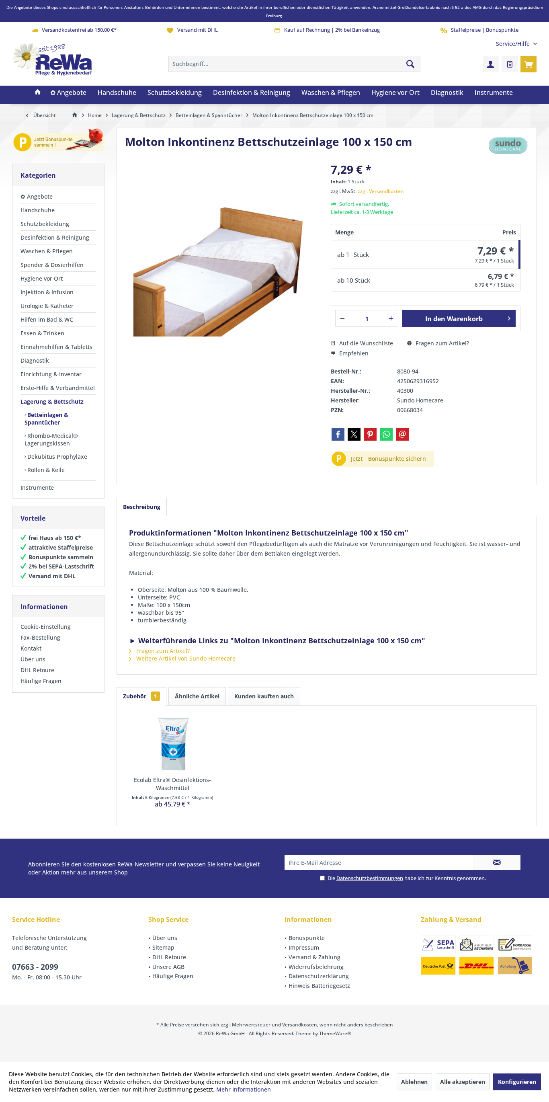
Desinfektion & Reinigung (54, 237)
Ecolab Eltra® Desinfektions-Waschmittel (172, 784)
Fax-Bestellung (40, 637)
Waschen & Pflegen (46, 251)
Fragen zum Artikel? (441, 343)
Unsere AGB (168, 967)
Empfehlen (353, 353)
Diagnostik (34, 360)
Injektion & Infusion (47, 292)
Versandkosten (299, 1024)
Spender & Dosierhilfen (52, 265)
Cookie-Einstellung (45, 626)
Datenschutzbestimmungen (369, 878)
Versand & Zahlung (314, 957)
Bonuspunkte (307, 938)
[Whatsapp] (386, 434)
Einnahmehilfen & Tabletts (56, 347)
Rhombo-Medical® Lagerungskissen (51, 439)
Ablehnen (414, 1082)
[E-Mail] (402, 434)
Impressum (304, 947)
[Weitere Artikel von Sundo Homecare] (508, 144)
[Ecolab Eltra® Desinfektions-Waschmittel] (172, 744)
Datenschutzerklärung (319, 976)
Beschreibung (141, 507)
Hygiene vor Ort (41, 278)
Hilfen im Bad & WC (46, 319)
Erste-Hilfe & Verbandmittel (57, 388)
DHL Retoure (37, 670)
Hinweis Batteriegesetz (319, 985)
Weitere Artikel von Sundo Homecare (185, 658)
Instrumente (37, 487)
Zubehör (140, 696)
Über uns (32, 659)
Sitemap (163, 947)
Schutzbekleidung (44, 224)
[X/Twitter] (354, 434)
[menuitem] (513, 44)
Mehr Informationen (243, 1089)
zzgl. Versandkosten (381, 191)
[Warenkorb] (528, 64)
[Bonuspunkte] (58, 141)
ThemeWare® (335, 1033)
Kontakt (30, 648)
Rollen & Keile (45, 470)
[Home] (38, 93)
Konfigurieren (517, 1082)
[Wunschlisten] (509, 64)
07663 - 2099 (35, 967)
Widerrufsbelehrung (316, 967)
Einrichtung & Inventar (51, 374)
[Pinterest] (370, 434)
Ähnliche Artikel (197, 696)
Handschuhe (37, 210)
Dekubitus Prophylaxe (56, 456)
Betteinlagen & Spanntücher (46, 418)
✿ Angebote (36, 196)
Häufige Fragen (40, 681)
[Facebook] (338, 434)
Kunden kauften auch (264, 696)
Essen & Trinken (42, 333)
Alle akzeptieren (462, 1082)
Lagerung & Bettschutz (52, 401)
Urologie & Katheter (47, 306)
